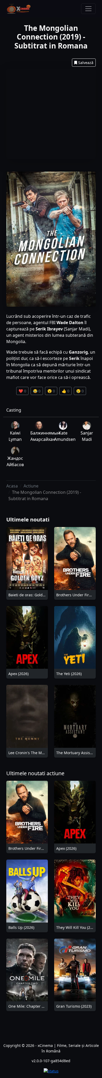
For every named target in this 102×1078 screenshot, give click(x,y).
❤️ (22, 390)
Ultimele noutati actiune (35, 773)
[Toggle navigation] (88, 8)
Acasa (12, 486)
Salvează (85, 62)
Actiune (31, 486)
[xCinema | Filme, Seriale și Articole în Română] (18, 8)
